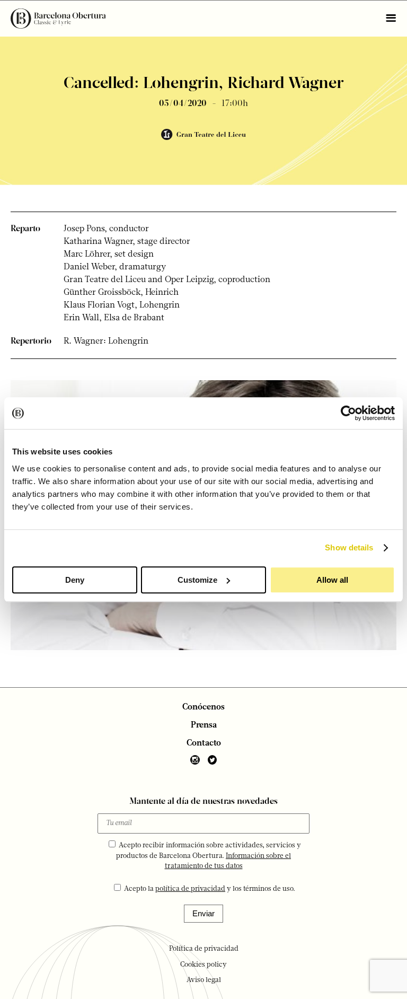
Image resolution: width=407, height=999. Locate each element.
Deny (74, 579)
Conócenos (203, 707)
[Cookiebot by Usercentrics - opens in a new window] (348, 413)
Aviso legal (204, 980)
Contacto (204, 743)
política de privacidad (190, 889)
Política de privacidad (203, 948)
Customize (197, 579)
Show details (349, 547)
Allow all (332, 579)
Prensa (204, 725)
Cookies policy (203, 964)
